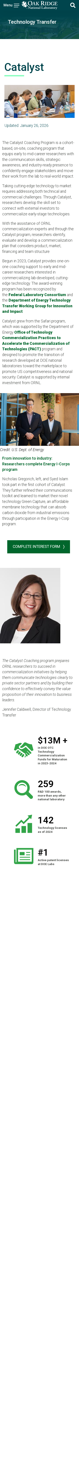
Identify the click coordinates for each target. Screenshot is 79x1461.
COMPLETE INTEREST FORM (37, 546)
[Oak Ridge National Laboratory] (39, 5)
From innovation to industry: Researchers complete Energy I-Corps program (36, 464)
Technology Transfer (32, 22)
